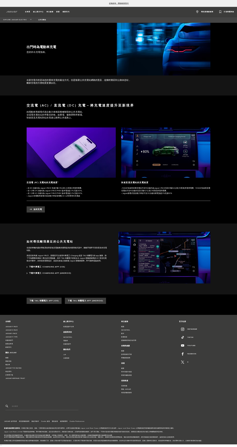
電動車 (65, 340)
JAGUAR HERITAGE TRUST (15, 378)
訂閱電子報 (9, 375)
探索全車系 (9, 344)
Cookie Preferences (77, 421)
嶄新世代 (8, 347)
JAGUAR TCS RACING (13, 368)
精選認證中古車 (68, 326)
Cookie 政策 (45, 421)
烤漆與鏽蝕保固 (126, 375)
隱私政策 (55, 421)
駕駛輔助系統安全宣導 (128, 340)
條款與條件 (35, 421)
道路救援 (124, 386)
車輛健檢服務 (125, 358)
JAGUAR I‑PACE (11, 333)
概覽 (7, 358)
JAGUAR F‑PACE (11, 326)
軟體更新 (124, 337)
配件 (122, 333)
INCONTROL (67, 337)
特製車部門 (9, 340)
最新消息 (8, 361)
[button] (28, 12)
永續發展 (66, 358)
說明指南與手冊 (126, 354)
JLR (64, 354)
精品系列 (8, 371)
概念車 (7, 365)
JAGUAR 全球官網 (10, 421)
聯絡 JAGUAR (126, 389)
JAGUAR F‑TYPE (11, 337)
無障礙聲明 (64, 421)
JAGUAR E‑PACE (11, 330)
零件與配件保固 (126, 372)
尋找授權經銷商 (126, 392)
